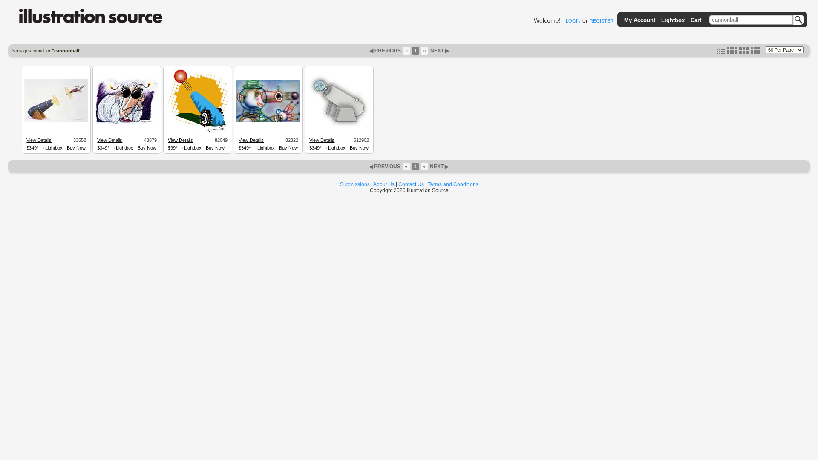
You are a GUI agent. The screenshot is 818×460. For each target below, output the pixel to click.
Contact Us (411, 184)
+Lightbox (53, 147)
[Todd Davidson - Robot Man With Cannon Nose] (268, 120)
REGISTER (602, 20)
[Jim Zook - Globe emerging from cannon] (339, 128)
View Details (39, 140)
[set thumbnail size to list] (755, 52)
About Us (384, 184)
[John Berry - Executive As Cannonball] (56, 121)
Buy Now (76, 147)
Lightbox (673, 20)
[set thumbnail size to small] (721, 52)
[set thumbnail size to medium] (732, 52)
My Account (639, 20)
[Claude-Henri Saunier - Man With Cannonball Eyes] (127, 123)
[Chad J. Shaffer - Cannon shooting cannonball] (197, 131)
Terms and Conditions (453, 184)
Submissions (355, 184)
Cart (696, 20)
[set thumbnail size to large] (744, 52)
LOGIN (573, 20)
